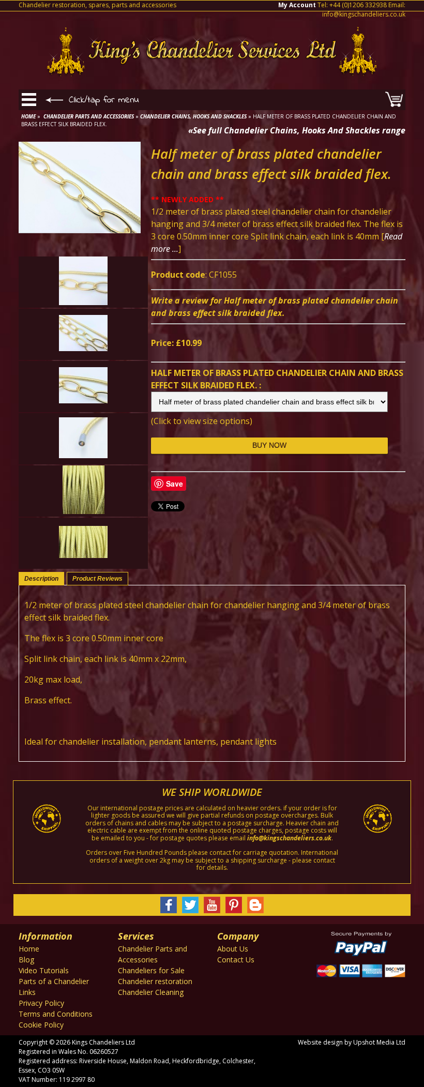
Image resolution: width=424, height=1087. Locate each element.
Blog (26, 959)
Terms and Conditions (56, 1014)
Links (27, 992)
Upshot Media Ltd (379, 1042)
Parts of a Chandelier (54, 981)
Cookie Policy (41, 1025)
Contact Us (235, 959)
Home (28, 116)
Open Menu (29, 99)
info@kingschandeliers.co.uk (363, 14)
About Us (232, 949)
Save (174, 483)
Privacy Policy (41, 1003)
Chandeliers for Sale (151, 970)
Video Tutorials (44, 970)
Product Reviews (97, 578)
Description (41, 578)
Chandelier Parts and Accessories (88, 116)
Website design (320, 1042)
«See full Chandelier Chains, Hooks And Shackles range (296, 130)
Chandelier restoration (155, 981)
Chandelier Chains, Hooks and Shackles (193, 116)
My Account (297, 5)
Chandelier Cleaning (151, 992)
